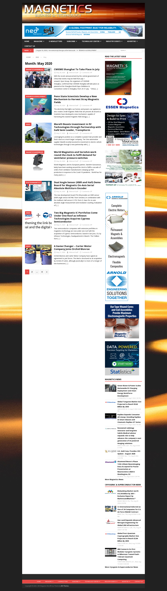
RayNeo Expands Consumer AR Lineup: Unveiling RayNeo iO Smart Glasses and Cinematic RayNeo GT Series (129, 418)
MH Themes (65, 586)
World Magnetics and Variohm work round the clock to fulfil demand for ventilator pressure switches (75, 154)
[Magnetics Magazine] (83, 22)
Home (26, 41)
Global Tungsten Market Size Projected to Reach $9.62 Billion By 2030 (129, 404)
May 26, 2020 (60, 161)
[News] (38, 133)
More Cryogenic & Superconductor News (121, 567)
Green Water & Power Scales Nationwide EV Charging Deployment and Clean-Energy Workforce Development (129, 391)
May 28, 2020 (60, 73)
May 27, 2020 (60, 133)
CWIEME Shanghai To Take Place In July (76, 69)
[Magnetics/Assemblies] (38, 78)
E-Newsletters (55, 41)
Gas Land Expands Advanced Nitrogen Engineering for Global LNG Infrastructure (129, 522)
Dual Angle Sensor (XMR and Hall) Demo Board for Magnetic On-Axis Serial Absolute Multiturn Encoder (77, 185)
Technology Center (90, 41)
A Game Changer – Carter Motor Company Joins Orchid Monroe (73, 248)
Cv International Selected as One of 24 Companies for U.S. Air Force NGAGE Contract (129, 509)
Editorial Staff (73, 73)
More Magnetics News (114, 479)
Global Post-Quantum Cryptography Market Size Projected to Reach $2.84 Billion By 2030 (128, 537)
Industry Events (113, 41)
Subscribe (71, 41)
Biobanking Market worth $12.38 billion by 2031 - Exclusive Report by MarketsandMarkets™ (127, 495)
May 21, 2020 (60, 225)
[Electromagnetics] (38, 191)
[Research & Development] (38, 105)
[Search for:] (130, 50)
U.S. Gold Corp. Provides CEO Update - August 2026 (128, 452)
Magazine (38, 41)
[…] (97, 89)
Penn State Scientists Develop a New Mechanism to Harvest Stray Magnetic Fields (76, 99)
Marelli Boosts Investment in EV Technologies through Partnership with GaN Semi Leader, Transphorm (77, 127)
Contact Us (30, 46)
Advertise (131, 41)
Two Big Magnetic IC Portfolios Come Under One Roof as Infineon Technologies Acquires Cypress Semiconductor (75, 217)
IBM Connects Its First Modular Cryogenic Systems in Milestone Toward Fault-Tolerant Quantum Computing (128, 554)
